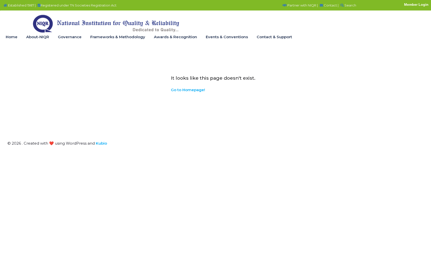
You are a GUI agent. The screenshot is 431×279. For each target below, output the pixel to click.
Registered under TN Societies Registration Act (78, 5)
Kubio (101, 143)
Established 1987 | (21, 5)
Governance (70, 36)
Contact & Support (274, 36)
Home (11, 36)
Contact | (330, 5)
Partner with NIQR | (302, 5)
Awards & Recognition (175, 36)
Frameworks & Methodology (117, 36)
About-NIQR (37, 36)
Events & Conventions (227, 36)
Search (350, 5)
